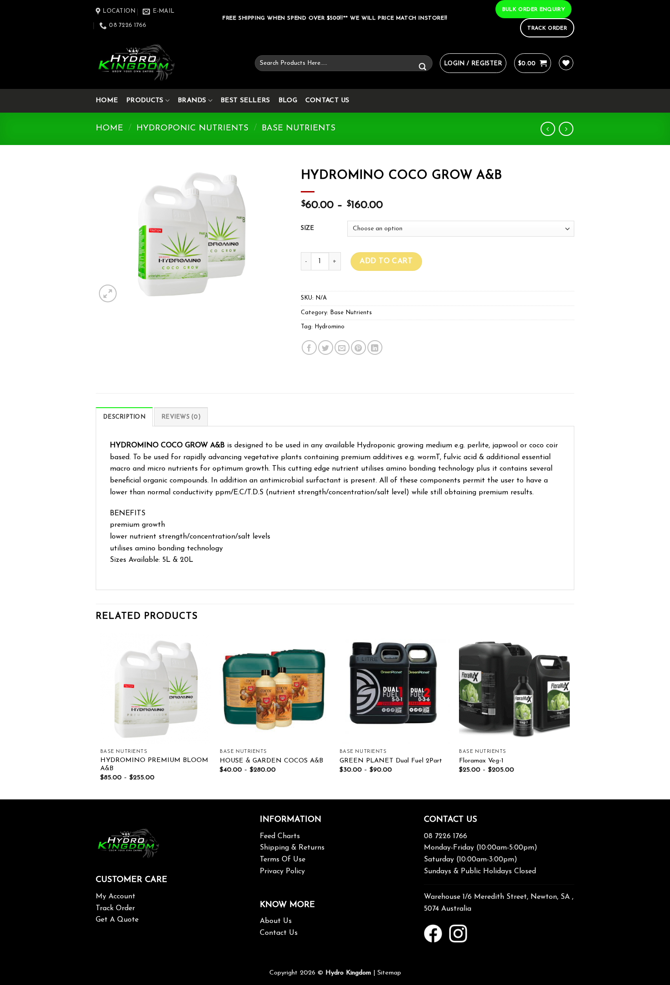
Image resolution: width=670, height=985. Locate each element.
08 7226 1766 (445, 836)
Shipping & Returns (292, 847)
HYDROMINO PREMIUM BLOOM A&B (154, 764)
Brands (192, 100)
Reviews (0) (181, 417)
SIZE (307, 228)
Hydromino (329, 327)
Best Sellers (245, 100)
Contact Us (327, 100)
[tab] (124, 416)
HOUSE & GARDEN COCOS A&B (271, 760)
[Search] (422, 67)
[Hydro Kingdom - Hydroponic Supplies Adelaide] (168, 63)
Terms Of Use (282, 859)
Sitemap (389, 972)
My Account (115, 896)
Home (107, 100)
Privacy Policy (282, 871)
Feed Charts (280, 836)
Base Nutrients (298, 128)
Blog (287, 100)
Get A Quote (117, 919)
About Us (276, 921)
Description (124, 417)
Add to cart (386, 261)
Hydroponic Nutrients (192, 128)
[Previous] (101, 715)
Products (144, 100)
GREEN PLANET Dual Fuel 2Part (391, 760)
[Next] (569, 715)
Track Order (115, 908)
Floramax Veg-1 (481, 760)
